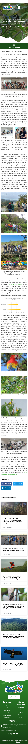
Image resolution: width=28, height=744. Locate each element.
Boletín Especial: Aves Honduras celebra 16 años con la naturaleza (13, 549)
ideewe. (18, 742)
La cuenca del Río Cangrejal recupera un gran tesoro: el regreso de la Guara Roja (12, 577)
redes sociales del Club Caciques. (14, 473)
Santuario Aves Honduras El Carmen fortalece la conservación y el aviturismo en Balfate (13, 636)
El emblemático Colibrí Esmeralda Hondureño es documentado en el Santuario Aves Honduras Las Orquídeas (13, 607)
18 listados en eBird (15, 284)
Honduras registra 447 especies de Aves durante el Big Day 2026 (13, 664)
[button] (18, 7)
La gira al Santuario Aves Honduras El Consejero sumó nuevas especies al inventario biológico (12, 521)
